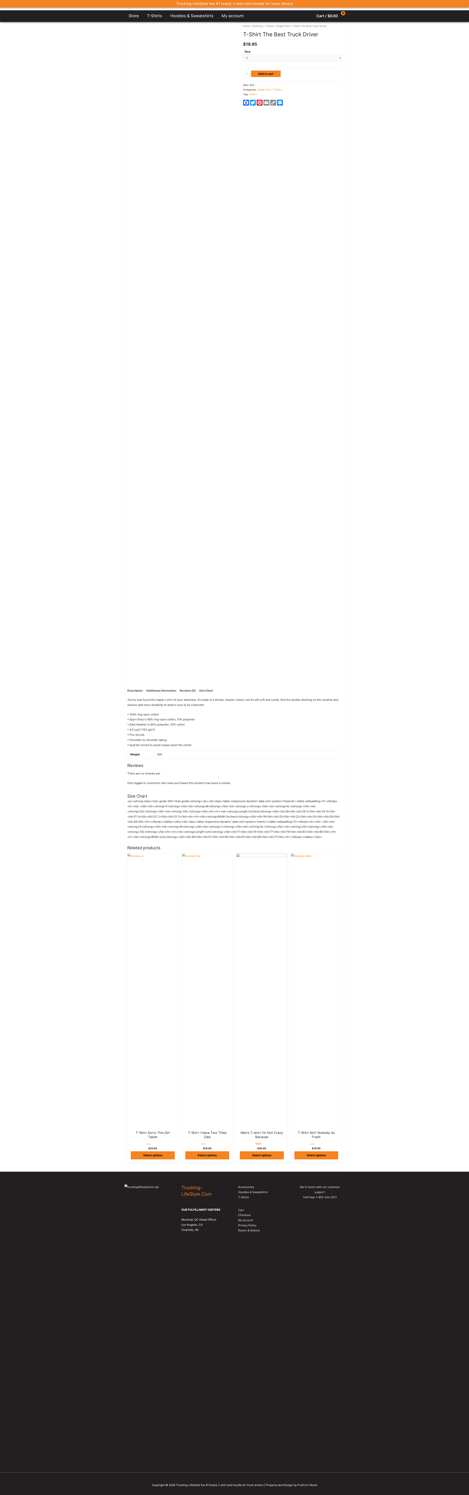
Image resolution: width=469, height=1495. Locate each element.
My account (232, 15)
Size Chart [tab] (206, 690)
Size (247, 51)
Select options (152, 1155)
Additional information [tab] (161, 690)
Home (246, 26)
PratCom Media (307, 1485)
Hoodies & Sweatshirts (191, 15)
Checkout (244, 1215)
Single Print (283, 26)
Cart (241, 1210)
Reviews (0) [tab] (188, 690)
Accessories (246, 1187)
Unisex (253, 94)
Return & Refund (249, 1230)
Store (134, 15)
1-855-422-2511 (326, 1197)
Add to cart (265, 74)
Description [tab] (135, 690)
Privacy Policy (247, 1225)
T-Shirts (154, 15)
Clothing (257, 26)
